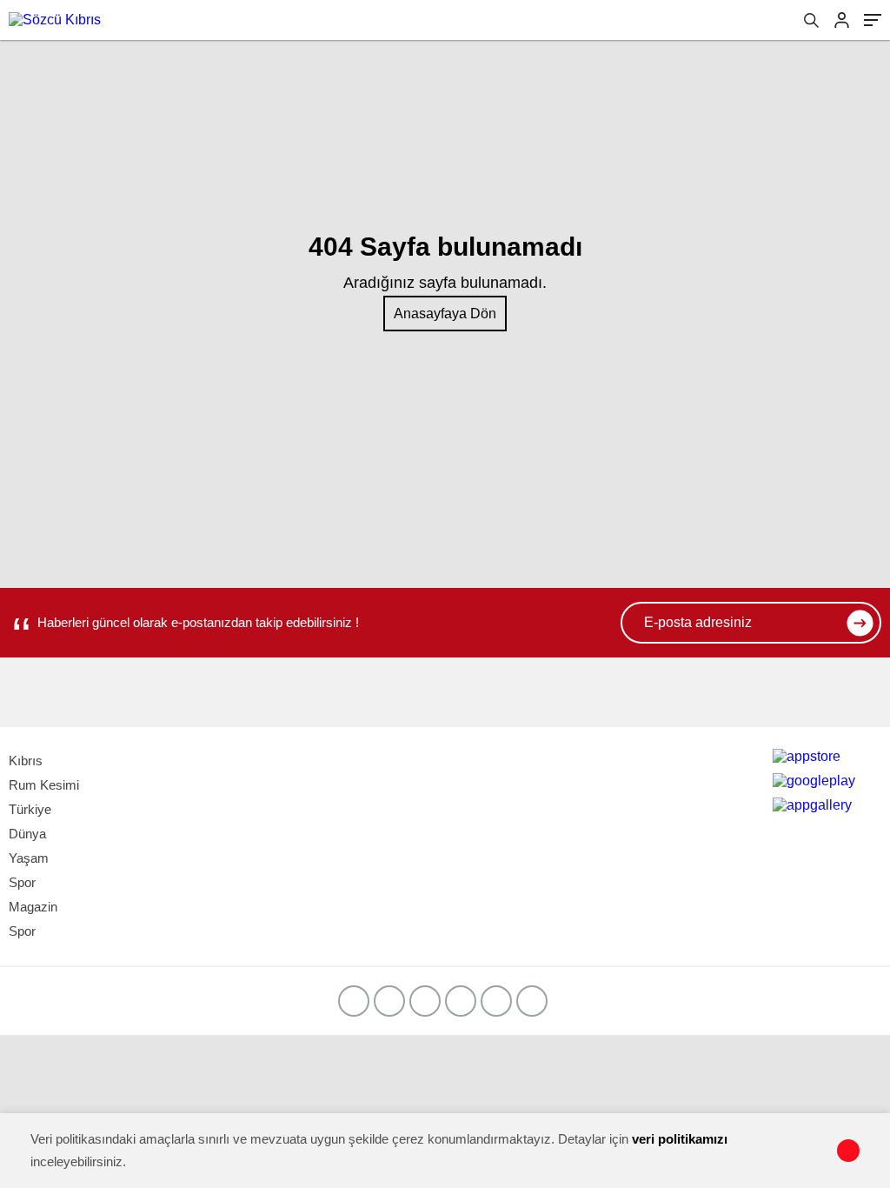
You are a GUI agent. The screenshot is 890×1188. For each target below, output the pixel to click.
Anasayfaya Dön (445, 313)
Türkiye (30, 809)
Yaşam (29, 858)
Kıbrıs (26, 760)
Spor (22, 882)
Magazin (33, 906)
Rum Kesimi (44, 785)
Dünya (27, 833)
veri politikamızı (679, 1138)
